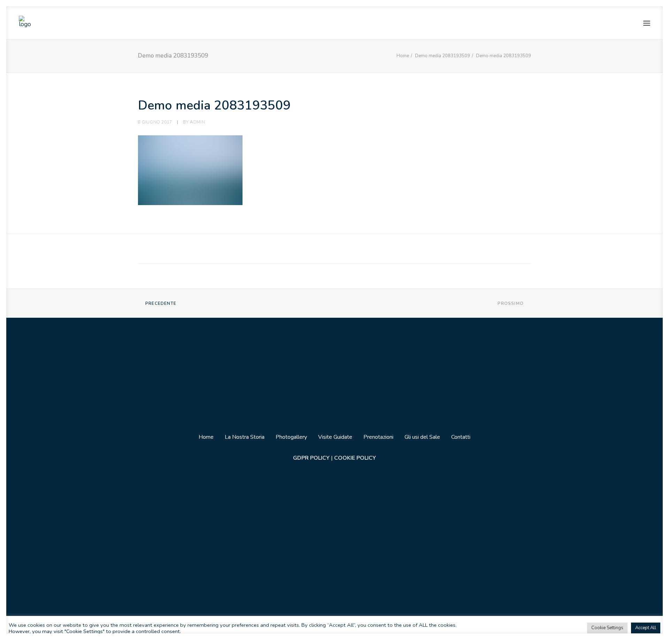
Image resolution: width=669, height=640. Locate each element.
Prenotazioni (378, 437)
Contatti (460, 437)
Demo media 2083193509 (442, 56)
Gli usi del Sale (422, 437)
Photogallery (291, 437)
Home (403, 56)
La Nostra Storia (244, 437)
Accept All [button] (645, 628)
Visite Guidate (335, 437)
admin (197, 122)
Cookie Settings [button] (607, 628)
